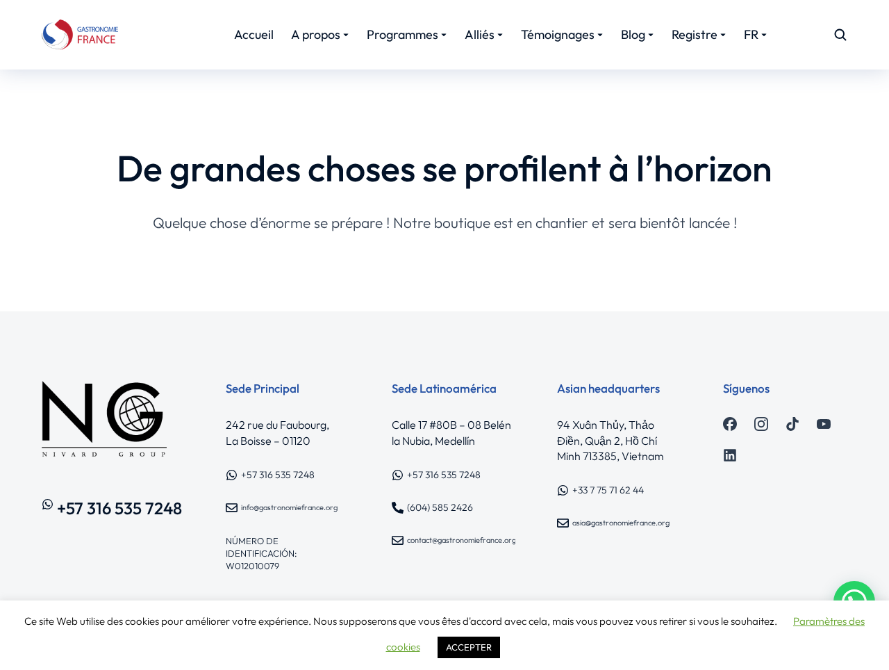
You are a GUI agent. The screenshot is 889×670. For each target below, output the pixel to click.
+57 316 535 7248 (119, 508)
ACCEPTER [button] (469, 647)
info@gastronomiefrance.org (289, 507)
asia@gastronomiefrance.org (621, 523)
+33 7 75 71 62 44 (608, 490)
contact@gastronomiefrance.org (461, 540)
